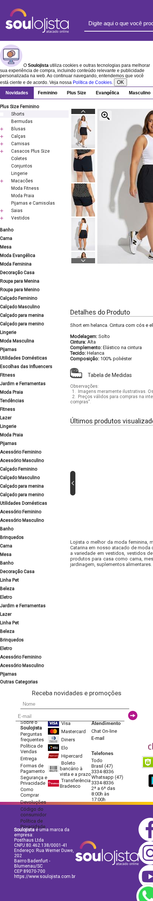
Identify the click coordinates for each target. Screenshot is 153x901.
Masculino (139, 92)
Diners (68, 739)
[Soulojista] (37, 31)
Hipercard (71, 756)
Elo (64, 748)
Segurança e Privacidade (33, 780)
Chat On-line (104, 731)
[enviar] (132, 715)
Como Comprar (29, 792)
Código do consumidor (33, 811)
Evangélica (107, 92)
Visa (66, 723)
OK (120, 82)
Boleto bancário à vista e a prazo (75, 768)
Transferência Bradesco (75, 783)
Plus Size (76, 92)
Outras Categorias (19, 681)
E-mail (97, 738)
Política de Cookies (92, 82)
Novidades (17, 92)
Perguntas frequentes (32, 736)
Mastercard (73, 731)
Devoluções (33, 802)
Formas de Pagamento (32, 768)
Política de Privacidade (32, 823)
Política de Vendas (31, 748)
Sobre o (31, 725)
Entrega (28, 758)
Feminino (47, 92)
